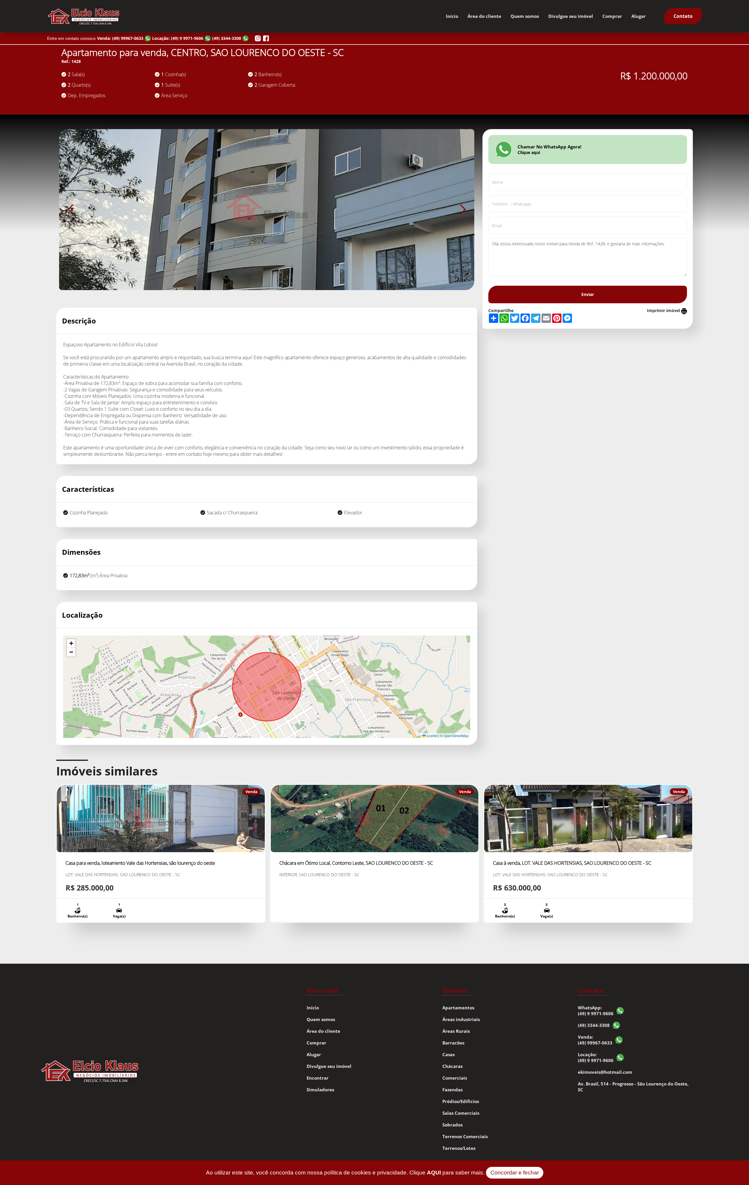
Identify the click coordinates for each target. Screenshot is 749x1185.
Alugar (638, 16)
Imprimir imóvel (664, 310)
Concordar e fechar (514, 1172)
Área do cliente (484, 16)
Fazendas (452, 1089)
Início (452, 16)
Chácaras (452, 1066)
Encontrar (318, 1078)
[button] (71, 209)
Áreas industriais (461, 1019)
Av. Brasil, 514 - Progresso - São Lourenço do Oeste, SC (633, 1086)
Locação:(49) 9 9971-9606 (596, 1057)
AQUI (434, 1172)
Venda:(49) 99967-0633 (595, 1040)
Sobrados (452, 1125)
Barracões (453, 1043)
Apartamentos (458, 1008)
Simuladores (320, 1089)
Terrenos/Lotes (458, 1148)
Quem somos (525, 16)
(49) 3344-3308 (594, 1025)
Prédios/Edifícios (460, 1101)
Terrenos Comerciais (465, 1136)
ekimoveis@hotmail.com (605, 1072)
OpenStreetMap (456, 735)
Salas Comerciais (460, 1113)
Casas (448, 1054)
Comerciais (454, 1078)
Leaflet (431, 735)
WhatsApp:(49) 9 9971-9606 (596, 1010)
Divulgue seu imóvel (570, 16)
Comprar (612, 16)
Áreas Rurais (456, 1031)
